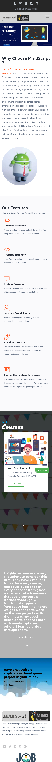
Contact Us (36, 694)
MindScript (7, 73)
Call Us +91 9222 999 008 (27, 9)
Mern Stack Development (16, 469)
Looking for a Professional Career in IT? (21, 69)
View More (16, 486)
